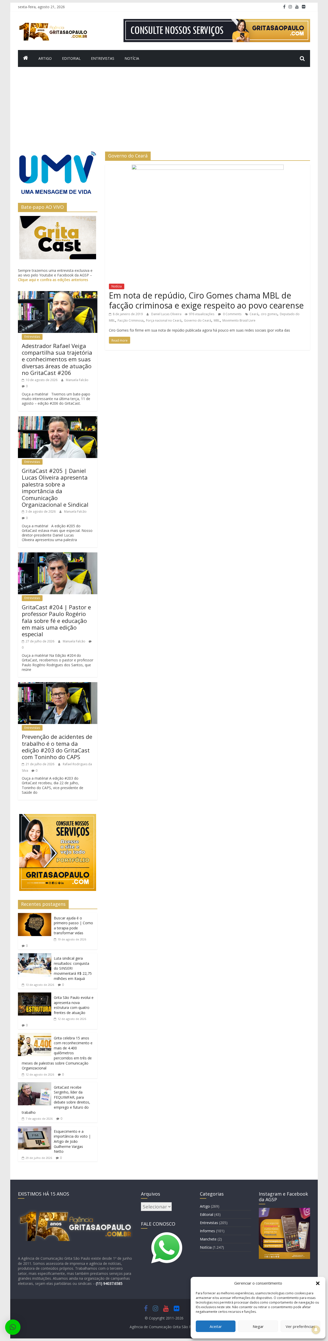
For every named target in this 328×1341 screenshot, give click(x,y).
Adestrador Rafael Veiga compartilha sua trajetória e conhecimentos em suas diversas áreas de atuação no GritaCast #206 (57, 359)
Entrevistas (102, 58)
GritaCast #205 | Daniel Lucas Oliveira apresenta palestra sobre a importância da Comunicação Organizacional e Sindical (55, 487)
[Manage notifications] (316, 1330)
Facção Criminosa (131, 320)
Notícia (132, 58)
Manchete (208, 1239)
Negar (258, 1326)
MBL (217, 320)
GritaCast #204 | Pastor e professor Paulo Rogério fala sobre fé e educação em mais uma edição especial (56, 620)
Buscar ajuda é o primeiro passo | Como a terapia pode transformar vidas (73, 926)
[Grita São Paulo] (25, 58)
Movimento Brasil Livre (238, 320)
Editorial (71, 58)
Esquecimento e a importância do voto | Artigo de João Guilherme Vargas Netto (72, 1141)
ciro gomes (269, 314)
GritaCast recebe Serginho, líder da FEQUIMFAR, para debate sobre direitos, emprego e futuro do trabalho (56, 1100)
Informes (207, 1230)
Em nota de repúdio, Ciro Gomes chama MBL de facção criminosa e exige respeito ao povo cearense (206, 300)
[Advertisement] (164, 113)
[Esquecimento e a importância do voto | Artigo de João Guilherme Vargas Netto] (34, 1129)
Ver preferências (300, 1326)
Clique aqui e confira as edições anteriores (53, 279)
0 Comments (231, 314)
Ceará (254, 314)
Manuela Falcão (77, 380)
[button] (317, 1283)
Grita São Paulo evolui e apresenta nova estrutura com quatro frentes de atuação (74, 1005)
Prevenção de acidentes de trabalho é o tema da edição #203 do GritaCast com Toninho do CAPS (57, 747)
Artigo (45, 58)
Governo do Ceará (197, 320)
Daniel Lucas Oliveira (166, 314)
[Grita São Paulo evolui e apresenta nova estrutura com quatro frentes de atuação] (34, 995)
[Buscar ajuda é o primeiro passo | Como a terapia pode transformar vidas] (34, 916)
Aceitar (216, 1326)
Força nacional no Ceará (163, 320)
